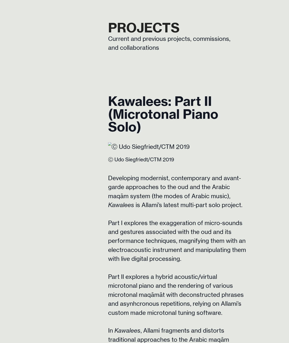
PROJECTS (144, 28)
